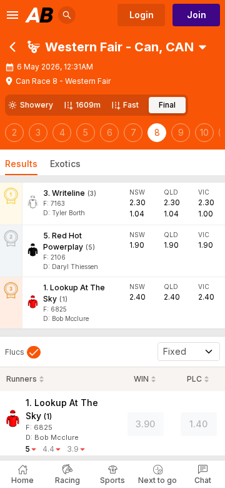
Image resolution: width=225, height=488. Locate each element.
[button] (111, 47)
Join (196, 14)
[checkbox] (23, 352)
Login (141, 14)
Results (21, 163)
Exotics (65, 163)
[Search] (67, 15)
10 (204, 132)
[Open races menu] (202, 47)
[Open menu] (12, 15)
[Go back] (12, 46)
